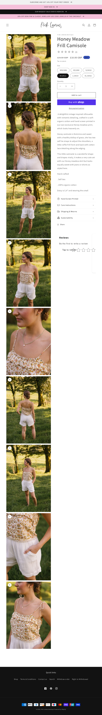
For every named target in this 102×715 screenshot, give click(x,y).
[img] (65, 52)
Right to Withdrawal (80, 679)
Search (52, 679)
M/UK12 (63, 76)
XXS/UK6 (63, 70)
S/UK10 (89, 70)
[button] (7, 25)
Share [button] (62, 224)
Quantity (60, 81)
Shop (16, 679)
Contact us (42, 679)
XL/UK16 (88, 76)
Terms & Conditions (28, 679)
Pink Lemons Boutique (47, 709)
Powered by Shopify (60, 709)
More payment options (76, 108)
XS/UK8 (76, 70)
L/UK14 (75, 76)
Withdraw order (63, 679)
